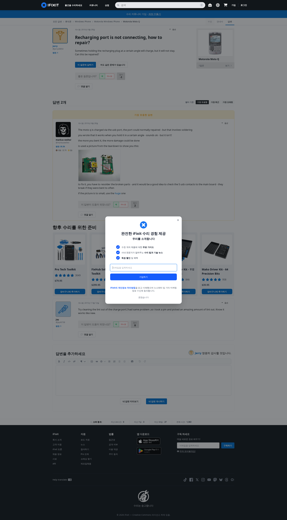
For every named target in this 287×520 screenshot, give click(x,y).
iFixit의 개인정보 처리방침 (122, 287)
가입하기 (143, 276)
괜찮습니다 (143, 297)
